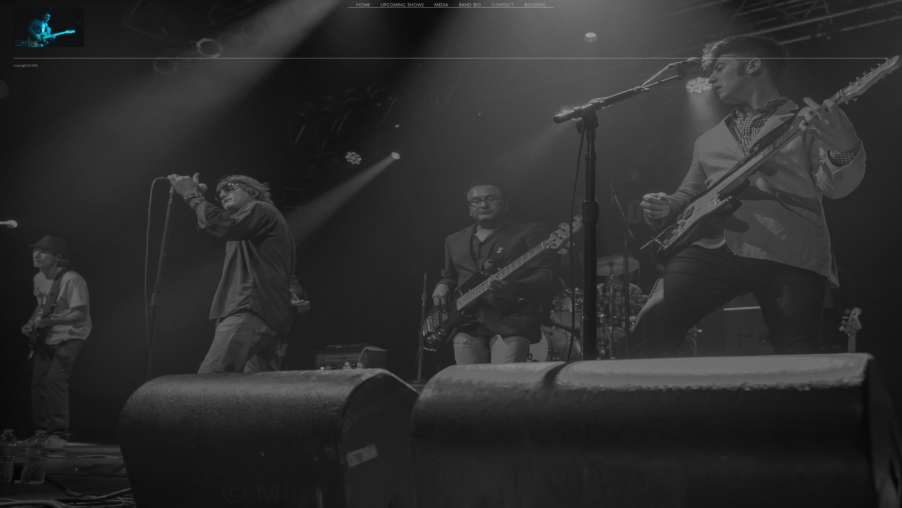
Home (363, 5)
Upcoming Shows (402, 5)
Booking (535, 5)
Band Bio (470, 5)
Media (441, 5)
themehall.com (877, 65)
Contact (503, 5)
